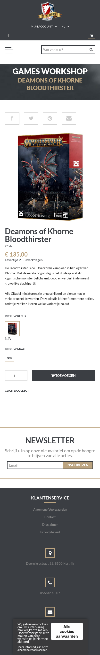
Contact (50, 517)
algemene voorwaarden (32, 650)
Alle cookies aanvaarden (67, 631)
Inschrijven (78, 465)
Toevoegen (65, 375)
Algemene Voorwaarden (50, 509)
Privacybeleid (50, 532)
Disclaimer (50, 524)
